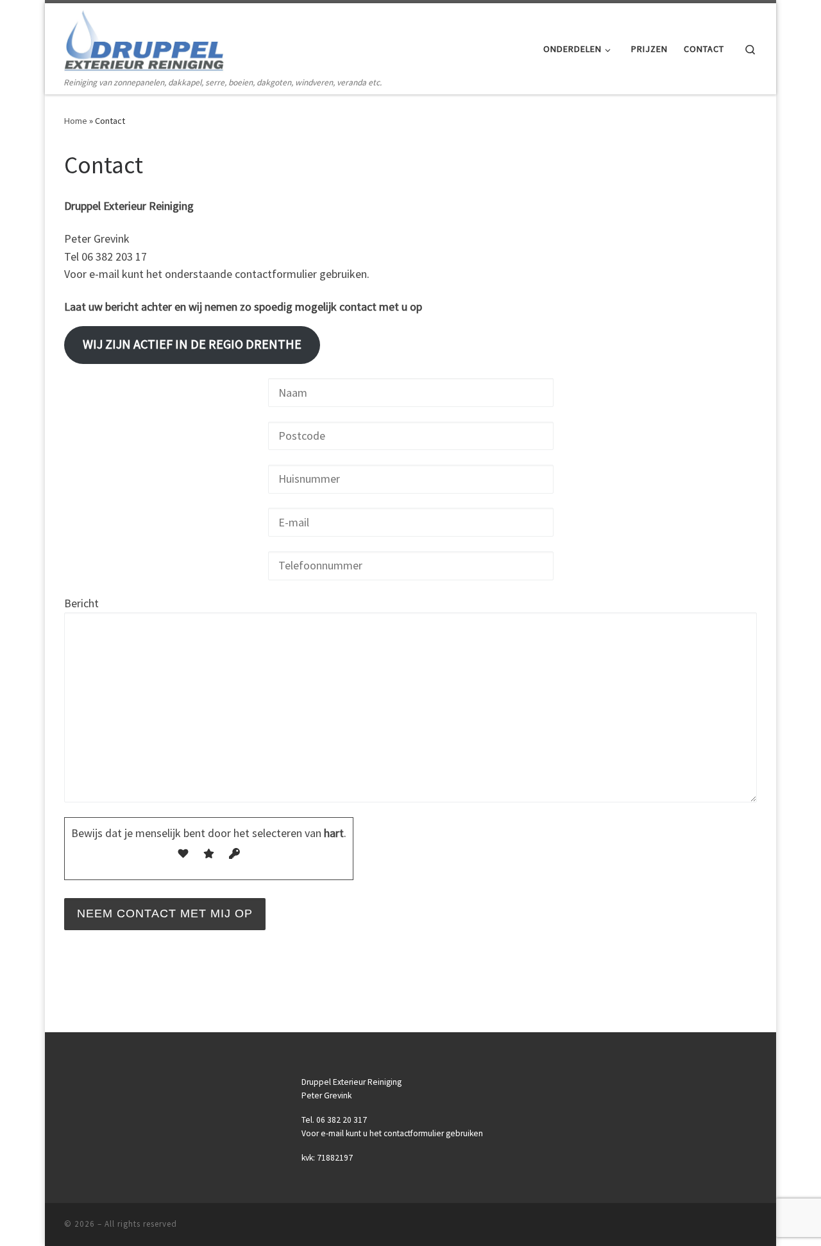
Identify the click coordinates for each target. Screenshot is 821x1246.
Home (75, 120)
